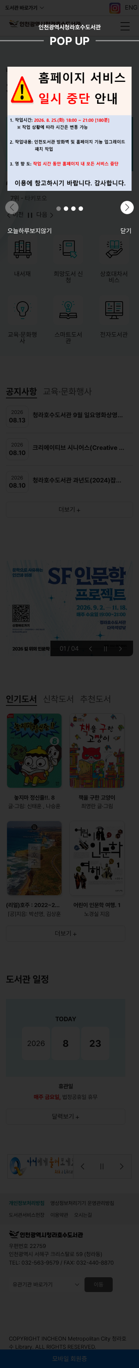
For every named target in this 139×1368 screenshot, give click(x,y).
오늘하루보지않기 (29, 231)
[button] (58, 208)
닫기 (126, 231)
